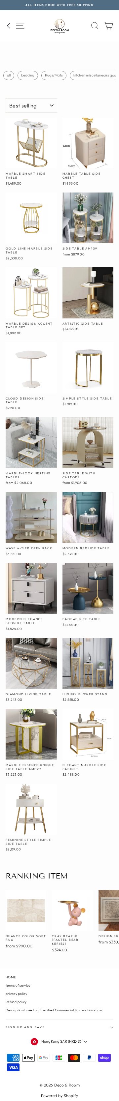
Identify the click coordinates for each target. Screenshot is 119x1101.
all (9, 75)
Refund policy (16, 1002)
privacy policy (16, 994)
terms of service (18, 985)
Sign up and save (25, 1027)
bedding (27, 75)
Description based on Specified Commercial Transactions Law (54, 1010)
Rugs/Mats (54, 75)
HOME (11, 977)
